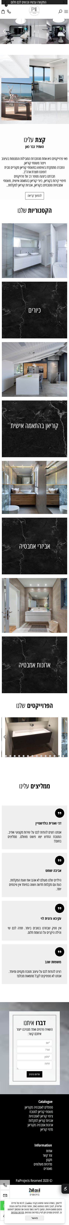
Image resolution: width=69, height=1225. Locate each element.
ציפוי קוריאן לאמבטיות (41, 1116)
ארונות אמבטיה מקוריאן (40, 1125)
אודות (49, 1151)
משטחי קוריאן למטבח (41, 1112)
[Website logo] (34, 10)
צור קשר (47, 1155)
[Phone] (9, 9)
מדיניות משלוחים (43, 1164)
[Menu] (66, 9)
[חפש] (60, 9)
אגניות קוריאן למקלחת (41, 1120)
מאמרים (48, 1168)
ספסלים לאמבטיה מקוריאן (39, 1107)
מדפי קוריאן (46, 1129)
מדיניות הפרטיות (17, 1212)
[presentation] (5, 2)
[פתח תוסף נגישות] (65, 1189)
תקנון (49, 1160)
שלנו (34, 210)
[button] (63, 756)
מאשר (34, 1218)
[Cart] (3, 9)
